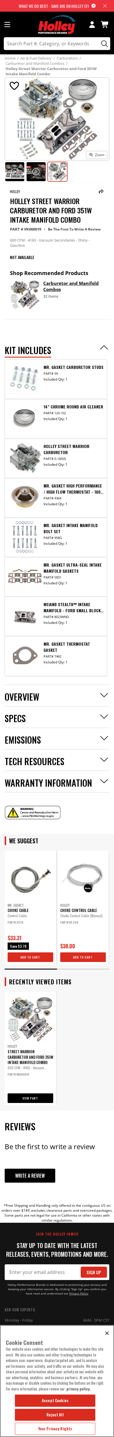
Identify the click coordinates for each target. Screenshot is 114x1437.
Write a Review (30, 1175)
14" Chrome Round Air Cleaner (73, 407)
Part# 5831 (52, 577)
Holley (15, 191)
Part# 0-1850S (55, 458)
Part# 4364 (52, 498)
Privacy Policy (78, 1293)
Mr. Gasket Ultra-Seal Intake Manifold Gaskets (73, 568)
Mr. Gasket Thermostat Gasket (67, 647)
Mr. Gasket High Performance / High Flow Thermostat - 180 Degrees (73, 489)
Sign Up (94, 1272)
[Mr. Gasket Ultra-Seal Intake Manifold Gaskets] (24, 576)
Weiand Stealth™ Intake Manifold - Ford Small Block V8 (72, 607)
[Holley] (57, 24)
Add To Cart (30, 957)
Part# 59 (51, 373)
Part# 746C (53, 656)
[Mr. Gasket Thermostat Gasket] (24, 655)
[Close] (107, 1333)
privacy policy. (78, 1389)
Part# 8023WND (56, 617)
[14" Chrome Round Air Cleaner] (24, 418)
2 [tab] (83, 969)
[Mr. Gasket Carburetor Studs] (24, 378)
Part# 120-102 (55, 413)
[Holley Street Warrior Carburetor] (24, 457)
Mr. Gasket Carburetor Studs (73, 367)
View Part (30, 1098)
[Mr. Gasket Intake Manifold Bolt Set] (24, 536)
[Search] (103, 43)
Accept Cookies (55, 1400)
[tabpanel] (30, 907)
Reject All (54, 1415)
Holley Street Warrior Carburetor (66, 449)
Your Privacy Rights (55, 1428)
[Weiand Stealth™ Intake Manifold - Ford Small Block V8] (24, 615)
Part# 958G (53, 537)
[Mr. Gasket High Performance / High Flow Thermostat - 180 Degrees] (24, 497)
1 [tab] (31, 969)
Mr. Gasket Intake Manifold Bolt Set (71, 528)
